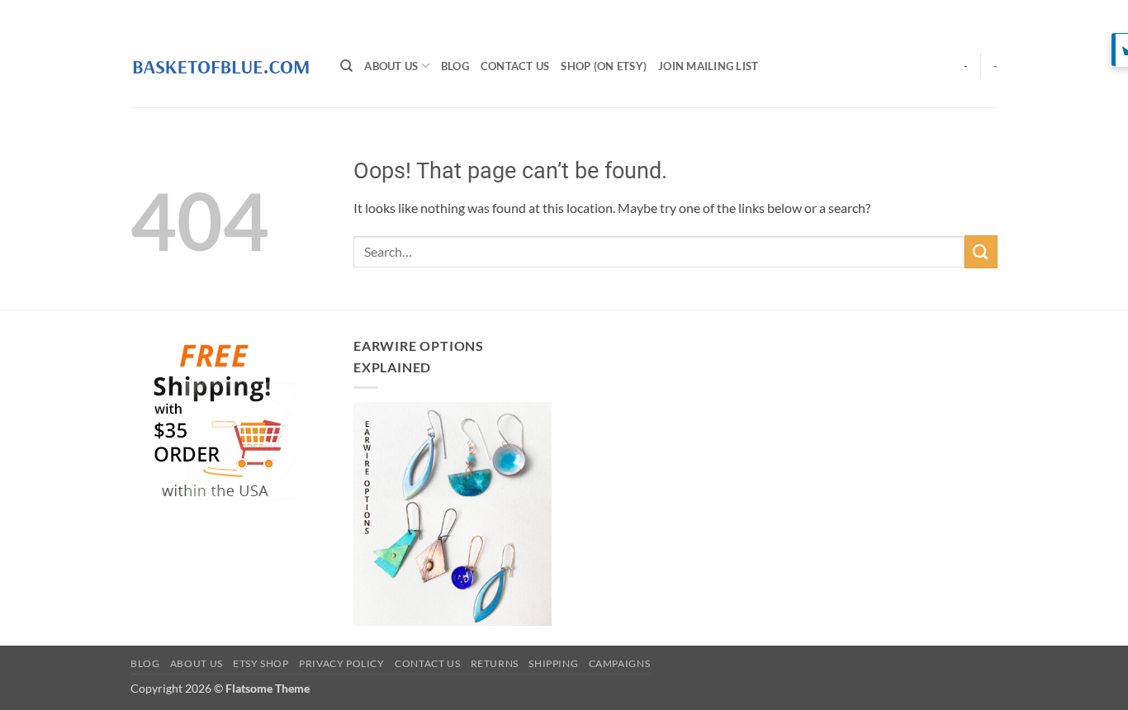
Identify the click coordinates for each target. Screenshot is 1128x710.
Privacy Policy (342, 663)
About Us (391, 66)
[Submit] (981, 251)
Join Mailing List (708, 66)
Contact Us (515, 66)
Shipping (553, 663)
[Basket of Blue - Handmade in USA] (222, 66)
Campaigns (620, 663)
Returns (495, 663)
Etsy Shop (261, 663)
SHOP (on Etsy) (604, 66)
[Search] (346, 66)
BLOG (455, 66)
